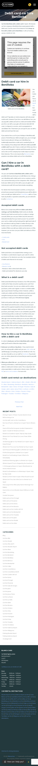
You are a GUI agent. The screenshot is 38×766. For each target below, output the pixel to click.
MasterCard (5, 242)
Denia (15, 387)
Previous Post (19, 402)
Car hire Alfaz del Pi (8, 544)
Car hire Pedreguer (8, 616)
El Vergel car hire (11, 705)
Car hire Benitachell (8, 563)
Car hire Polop (7, 619)
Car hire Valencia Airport (10, 627)
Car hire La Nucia (8, 597)
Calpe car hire (27, 703)
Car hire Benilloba (8, 558)
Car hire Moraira (7, 605)
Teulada (11, 393)
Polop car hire (9, 714)
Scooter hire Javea (8, 495)
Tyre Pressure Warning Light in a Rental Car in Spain (18, 450)
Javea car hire (23, 707)
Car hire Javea (7, 591)
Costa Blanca (24, 194)
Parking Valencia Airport (10, 636)
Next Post (19, 406)
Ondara (18, 391)
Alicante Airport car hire (7, 694)
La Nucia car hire (11, 709)
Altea (5, 384)
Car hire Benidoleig (8, 552)
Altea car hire (26, 699)
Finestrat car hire (22, 705)
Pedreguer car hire (19, 714)
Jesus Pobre (18, 389)
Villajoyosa (25, 393)
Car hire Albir (6, 538)
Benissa (31, 384)
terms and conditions (12, 371)
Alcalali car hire (5, 699)
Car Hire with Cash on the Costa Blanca (14, 420)
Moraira (8, 391)
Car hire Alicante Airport (10, 546)
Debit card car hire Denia (10, 504)
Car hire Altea (7, 549)
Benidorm (18, 384)
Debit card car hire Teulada (11, 515)
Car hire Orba (7, 611)
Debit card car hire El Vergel (11, 498)
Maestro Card (6, 266)
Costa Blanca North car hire (18, 697)
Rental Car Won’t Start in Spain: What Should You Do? (18, 476)
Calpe (10, 387)
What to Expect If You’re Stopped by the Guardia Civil (18, 463)
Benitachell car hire (17, 703)
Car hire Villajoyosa (8, 630)
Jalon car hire (15, 707)
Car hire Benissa (7, 560)
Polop (28, 391)
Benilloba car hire (29, 701)
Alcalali (28, 382)
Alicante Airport (5, 382)
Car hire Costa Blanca (9, 569)
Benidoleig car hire (6, 701)
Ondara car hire (24, 712)
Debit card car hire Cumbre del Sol (13, 509)
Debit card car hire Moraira (11, 506)
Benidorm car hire (18, 701)
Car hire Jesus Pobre (9, 594)
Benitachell (4, 387)
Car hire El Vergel (8, 580)
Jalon (8, 389)
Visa (3, 239)
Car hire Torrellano (8, 625)
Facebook (25, 354)
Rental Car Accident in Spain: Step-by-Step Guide (17, 433)
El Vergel (20, 387)
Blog (4, 535)
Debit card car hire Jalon (10, 518)
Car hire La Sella (7, 600)
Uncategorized (7, 639)
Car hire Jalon (7, 588)
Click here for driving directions (10, 751)
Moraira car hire (5, 712)
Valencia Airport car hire (22, 694)
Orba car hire (15, 712)
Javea (12, 389)
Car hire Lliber (7, 602)
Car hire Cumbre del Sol (10, 574)
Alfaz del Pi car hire (16, 699)
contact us (10, 199)
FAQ (2, 371)
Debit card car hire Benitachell (11, 512)
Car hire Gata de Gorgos (10, 586)
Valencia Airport (16, 382)
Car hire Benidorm (8, 555)
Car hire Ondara (7, 608)
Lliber (3, 391)
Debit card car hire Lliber (10, 523)
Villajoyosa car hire (18, 716)
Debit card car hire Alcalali (10, 520)
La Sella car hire (21, 709)
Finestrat (26, 387)
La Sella (31, 389)
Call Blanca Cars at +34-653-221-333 (11, 667)
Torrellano (18, 393)
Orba (12, 391)
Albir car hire (30, 697)
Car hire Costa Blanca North (11, 572)
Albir (23, 382)
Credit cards (5, 237)
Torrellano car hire (6, 716)
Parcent (23, 391)
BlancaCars (27, 154)
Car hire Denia (7, 577)
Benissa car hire (5, 703)
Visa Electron (6, 264)
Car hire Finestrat (8, 583)
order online (30, 349)
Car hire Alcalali (7, 541)
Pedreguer (4, 393)
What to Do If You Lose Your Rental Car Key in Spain (18, 447)
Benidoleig (11, 384)
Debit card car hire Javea (10, 501)
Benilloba (25, 384)
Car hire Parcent (7, 613)
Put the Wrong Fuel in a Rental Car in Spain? (15, 452)
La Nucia (25, 389)
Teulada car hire (30, 714)
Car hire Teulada (8, 622)
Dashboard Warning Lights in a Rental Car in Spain (17, 460)
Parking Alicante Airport (9, 633)
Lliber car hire (31, 709)
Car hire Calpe (7, 566)
